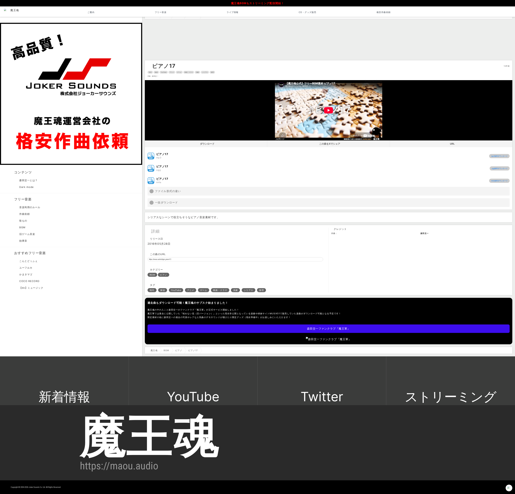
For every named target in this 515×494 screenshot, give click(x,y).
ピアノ (163, 274)
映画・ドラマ (189, 72)
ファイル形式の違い (168, 191)
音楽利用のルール (29, 207)
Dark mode (26, 187)
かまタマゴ (25, 274)
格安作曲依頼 (384, 12)
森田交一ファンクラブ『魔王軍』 (328, 328)
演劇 (197, 72)
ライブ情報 (232, 12)
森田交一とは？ (28, 180)
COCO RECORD (29, 281)
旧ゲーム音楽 (27, 234)
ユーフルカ (25, 267)
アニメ (172, 72)
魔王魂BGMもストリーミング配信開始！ (257, 3)
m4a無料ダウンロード (499, 181)
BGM (152, 274)
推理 (212, 72)
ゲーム (179, 72)
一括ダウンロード (166, 202)
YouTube (163, 72)
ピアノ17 (164, 66)
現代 (150, 72)
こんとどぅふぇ (28, 261)
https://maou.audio (119, 466)
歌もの (23, 220)
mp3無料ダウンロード (499, 156)
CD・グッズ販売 (307, 12)
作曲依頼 (24, 214)
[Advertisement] (328, 40)
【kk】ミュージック (31, 287)
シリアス (204, 72)
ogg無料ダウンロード (500, 168)
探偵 (156, 72)
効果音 (23, 240)
